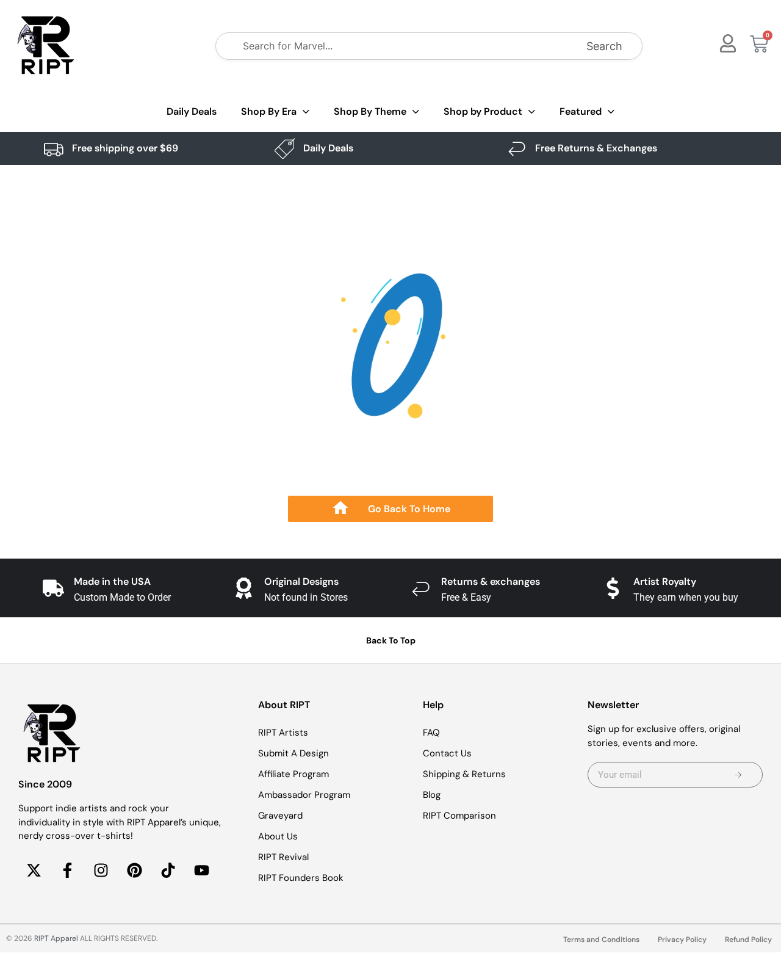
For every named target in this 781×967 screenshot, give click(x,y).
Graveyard (280, 815)
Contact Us (447, 753)
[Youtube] (201, 870)
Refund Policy (748, 939)
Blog (432, 795)
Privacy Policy (682, 939)
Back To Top (391, 640)
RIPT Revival (283, 857)
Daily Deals (192, 111)
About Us (278, 836)
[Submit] (738, 774)
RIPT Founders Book (301, 878)
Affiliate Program (293, 774)
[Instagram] (100, 870)
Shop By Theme (370, 111)
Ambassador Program (304, 795)
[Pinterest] (134, 870)
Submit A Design (293, 753)
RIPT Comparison (459, 815)
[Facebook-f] (67, 870)
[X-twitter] (33, 870)
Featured (581, 111)
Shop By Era (269, 111)
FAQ (431, 732)
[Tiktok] (168, 870)
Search (604, 46)
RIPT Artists (283, 732)
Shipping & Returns (464, 774)
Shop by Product (483, 111)
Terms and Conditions (601, 939)
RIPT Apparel (56, 938)
